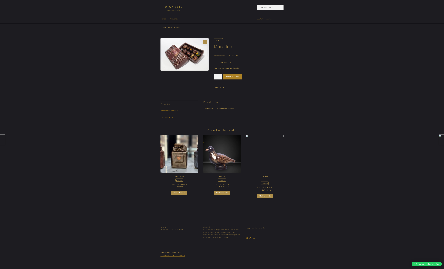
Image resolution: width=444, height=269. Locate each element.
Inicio (164, 27)
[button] (427, 264)
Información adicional (169, 110)
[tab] (179, 104)
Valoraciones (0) (166, 117)
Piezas (170, 27)
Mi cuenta (174, 19)
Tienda (163, 19)
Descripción (165, 104)
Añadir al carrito (232, 77)
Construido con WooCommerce (172, 256)
